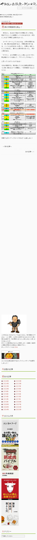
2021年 (18, 386)
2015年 (18, 394)
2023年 (18, 384)
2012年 (6, 399)
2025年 (18, 381)
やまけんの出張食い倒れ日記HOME (12, 14)
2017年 (18, 391)
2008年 (6, 404)
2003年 (18, 409)
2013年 (18, 396)
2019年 (18, 389)
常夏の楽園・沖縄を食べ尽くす (12, 23)
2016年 (6, 394)
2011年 (18, 399)
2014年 (6, 396)
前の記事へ (8, 146)
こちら (16, 347)
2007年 (18, 404)
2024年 (6, 384)
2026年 (6, 381)
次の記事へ (29, 152)
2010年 (6, 402)
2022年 (6, 386)
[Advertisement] (18, 237)
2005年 (18, 407)
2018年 (6, 391)
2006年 (6, 407)
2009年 (18, 402)
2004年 (6, 409)
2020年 (6, 389)
